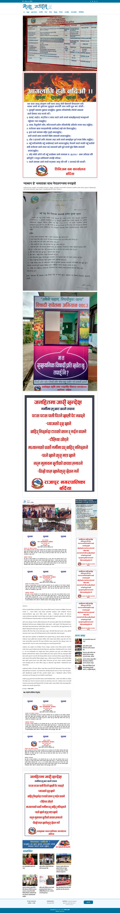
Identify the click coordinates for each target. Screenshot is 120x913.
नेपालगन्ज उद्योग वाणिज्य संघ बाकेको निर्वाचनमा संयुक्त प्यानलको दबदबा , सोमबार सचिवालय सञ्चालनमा (62, 869)
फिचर (46, 12)
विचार (50, 12)
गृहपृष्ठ (28, 12)
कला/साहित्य (74, 12)
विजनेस (61, 12)
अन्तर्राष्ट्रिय (67, 12)
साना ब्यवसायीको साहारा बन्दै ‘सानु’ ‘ (28, 867)
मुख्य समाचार (34, 12)
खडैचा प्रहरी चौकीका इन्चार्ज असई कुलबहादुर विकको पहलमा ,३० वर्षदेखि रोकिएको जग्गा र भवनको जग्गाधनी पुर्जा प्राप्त (46, 890)
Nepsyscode (61, 911)
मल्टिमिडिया (81, 12)
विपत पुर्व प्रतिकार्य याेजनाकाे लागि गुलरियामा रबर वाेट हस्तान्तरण (63, 888)
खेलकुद (55, 12)
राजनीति (41, 12)
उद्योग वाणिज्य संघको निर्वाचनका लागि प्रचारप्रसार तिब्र (46, 867)
